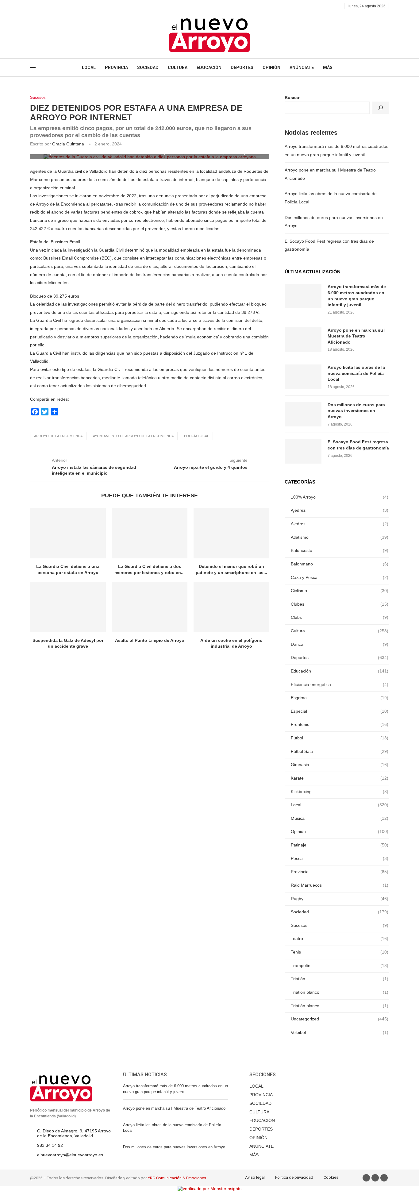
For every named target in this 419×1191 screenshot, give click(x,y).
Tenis (339, 952)
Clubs (339, 617)
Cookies (331, 1177)
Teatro (339, 938)
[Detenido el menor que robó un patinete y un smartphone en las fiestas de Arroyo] (231, 533)
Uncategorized (339, 1018)
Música (339, 818)
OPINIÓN (271, 67)
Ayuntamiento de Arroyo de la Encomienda (133, 436)
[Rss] (60, 6)
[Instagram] (46, 6)
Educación (339, 671)
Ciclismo (339, 590)
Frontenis (339, 724)
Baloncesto (339, 550)
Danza (339, 644)
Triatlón (339, 978)
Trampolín (339, 965)
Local (339, 804)
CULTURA (177, 67)
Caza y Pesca (339, 577)
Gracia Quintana (68, 143)
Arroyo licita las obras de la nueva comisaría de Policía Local (356, 373)
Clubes (339, 604)
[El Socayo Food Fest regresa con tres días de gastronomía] (303, 451)
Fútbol (339, 737)
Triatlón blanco (339, 992)
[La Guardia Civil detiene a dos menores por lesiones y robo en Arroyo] (150, 533)
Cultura (339, 630)
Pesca (339, 858)
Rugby (339, 898)
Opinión (339, 831)
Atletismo (339, 537)
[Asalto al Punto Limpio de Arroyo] (150, 607)
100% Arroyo (339, 497)
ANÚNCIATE (302, 67)
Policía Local (196, 436)
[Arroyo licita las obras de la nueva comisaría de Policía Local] (303, 376)
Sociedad (339, 911)
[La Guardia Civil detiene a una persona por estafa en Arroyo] (68, 533)
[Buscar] (380, 108)
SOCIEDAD (148, 67)
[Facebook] (32, 6)
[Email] (53, 6)
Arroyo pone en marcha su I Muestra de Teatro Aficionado (357, 336)
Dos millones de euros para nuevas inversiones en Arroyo (356, 410)
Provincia (339, 871)
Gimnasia (339, 764)
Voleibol (339, 1032)
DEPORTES (242, 67)
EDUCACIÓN (209, 67)
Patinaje (339, 844)
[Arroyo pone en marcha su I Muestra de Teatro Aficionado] (303, 339)
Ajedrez (339, 510)
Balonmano (339, 563)
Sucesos (38, 97)
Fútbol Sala (339, 751)
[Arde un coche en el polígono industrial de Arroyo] (231, 607)
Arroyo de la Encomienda (58, 436)
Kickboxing (339, 791)
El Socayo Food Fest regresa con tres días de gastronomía (358, 444)
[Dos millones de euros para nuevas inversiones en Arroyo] (303, 414)
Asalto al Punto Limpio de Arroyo (149, 640)
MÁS (328, 67)
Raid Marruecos (339, 885)
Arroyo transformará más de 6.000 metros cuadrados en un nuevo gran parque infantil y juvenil (357, 295)
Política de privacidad (294, 1177)
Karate (339, 778)
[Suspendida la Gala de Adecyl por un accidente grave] (68, 607)
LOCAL (89, 67)
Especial (339, 711)
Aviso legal (255, 1177)
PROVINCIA (116, 67)
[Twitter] (39, 6)
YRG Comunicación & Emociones (177, 1178)
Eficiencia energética (339, 684)
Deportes (339, 657)
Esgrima (339, 697)
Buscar (292, 97)
